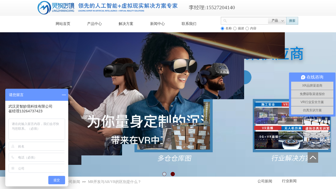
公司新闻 (72, 182)
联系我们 (189, 24)
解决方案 (126, 24)
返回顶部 (313, 157)
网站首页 (63, 24)
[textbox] (247, 20)
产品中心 (94, 24)
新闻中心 (157, 24)
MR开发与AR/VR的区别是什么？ (114, 182)
